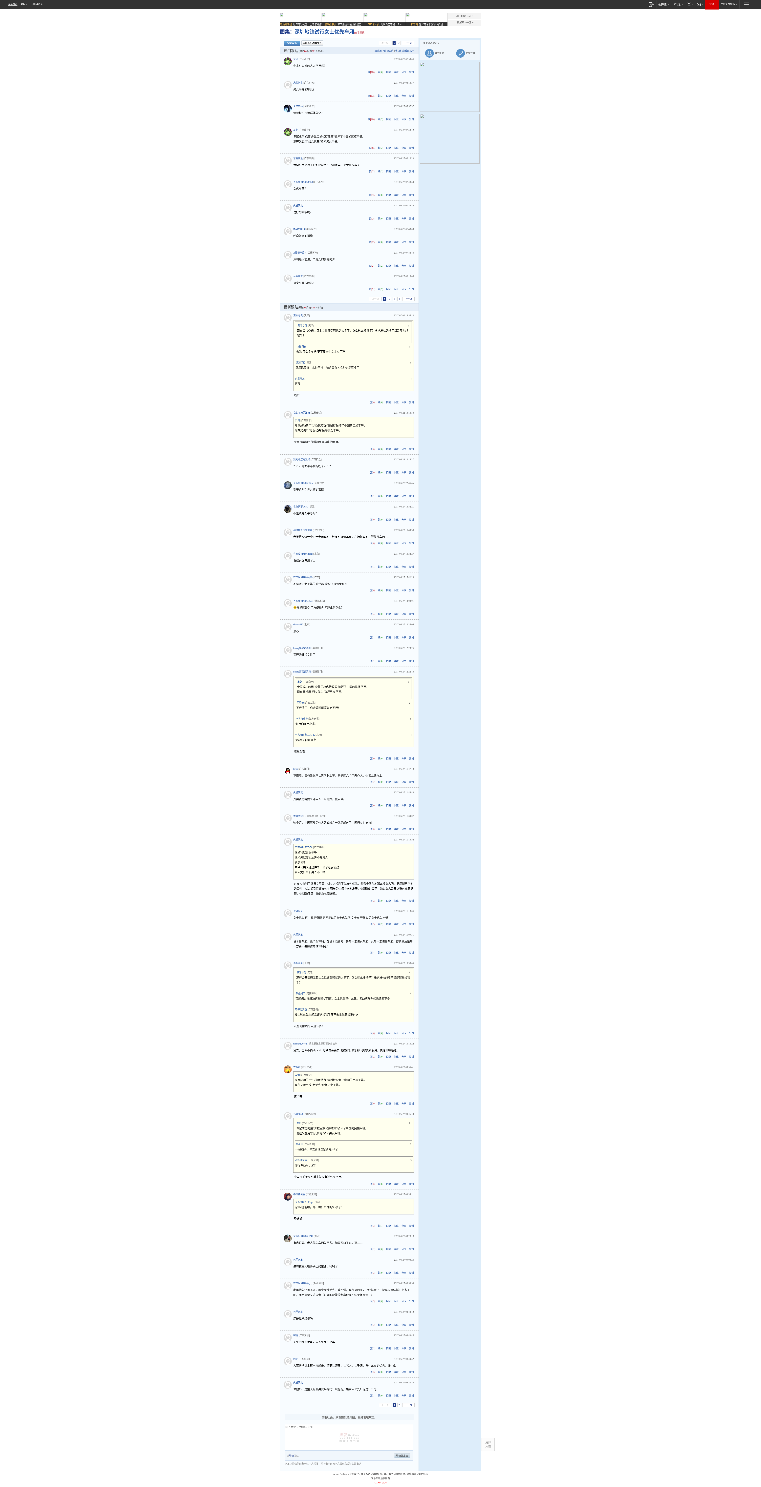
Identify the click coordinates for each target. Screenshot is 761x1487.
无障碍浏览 (37, 4)
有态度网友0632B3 (303, 182)
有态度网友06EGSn (303, 483)
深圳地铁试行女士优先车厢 (324, 31)
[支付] (690, 4)
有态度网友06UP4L (303, 1236)
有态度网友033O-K (305, 734)
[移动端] (651, 4)
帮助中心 (423, 1474)
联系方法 (365, 1474)
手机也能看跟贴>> (405, 51)
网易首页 (12, 4)
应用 (23, 4)
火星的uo (298, 106)
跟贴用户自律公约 (384, 51)
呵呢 (295, 1335)
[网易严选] (678, 4)
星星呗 (300, 702)
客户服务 (388, 1474)
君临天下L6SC (300, 506)
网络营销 (411, 1474)
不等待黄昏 (302, 718)
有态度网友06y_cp (302, 1283)
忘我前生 (298, 82)
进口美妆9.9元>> (464, 16)
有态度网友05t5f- (304, 847)
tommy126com (300, 1043)
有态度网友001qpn (304, 1202)
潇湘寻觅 (298, 315)
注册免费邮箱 (728, 4)
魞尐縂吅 (300, 993)
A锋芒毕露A (299, 252)
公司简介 (354, 1474)
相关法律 (400, 1474)
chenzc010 (298, 624)
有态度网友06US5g (303, 601)
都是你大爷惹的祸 (302, 530)
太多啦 (296, 1067)
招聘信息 (377, 1474)
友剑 (295, 59)
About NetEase (340, 1474)
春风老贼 (298, 816)
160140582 (298, 1114)
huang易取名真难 (302, 648)
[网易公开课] (664, 4)
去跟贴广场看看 (311, 43)
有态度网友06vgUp (303, 577)
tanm (295, 769)
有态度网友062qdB (303, 553)
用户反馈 (488, 1444)
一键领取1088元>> (464, 22)
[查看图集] (359, 32)
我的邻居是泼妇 (301, 412)
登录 (711, 4)
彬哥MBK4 (299, 229)
